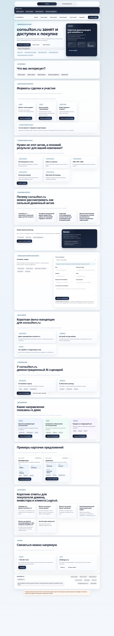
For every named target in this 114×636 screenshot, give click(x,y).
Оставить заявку (93, 17)
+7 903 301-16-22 (23, 560)
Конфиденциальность (83, 583)
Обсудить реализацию (45, 118)
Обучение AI (65, 74)
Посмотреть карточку (25, 479)
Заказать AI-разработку (24, 48)
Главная (36, 17)
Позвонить (22, 567)
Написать (62, 567)
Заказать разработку (51, 11)
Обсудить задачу (22, 183)
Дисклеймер (93, 583)
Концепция (82, 17)
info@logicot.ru (64, 560)
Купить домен (20, 11)
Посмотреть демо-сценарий (39, 393)
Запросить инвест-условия (66, 118)
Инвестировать (39, 11)
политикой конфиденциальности (77, 301)
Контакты (94, 580)
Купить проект (29, 11)
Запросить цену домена (23, 44)
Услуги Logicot (73, 17)
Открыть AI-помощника (24, 393)
